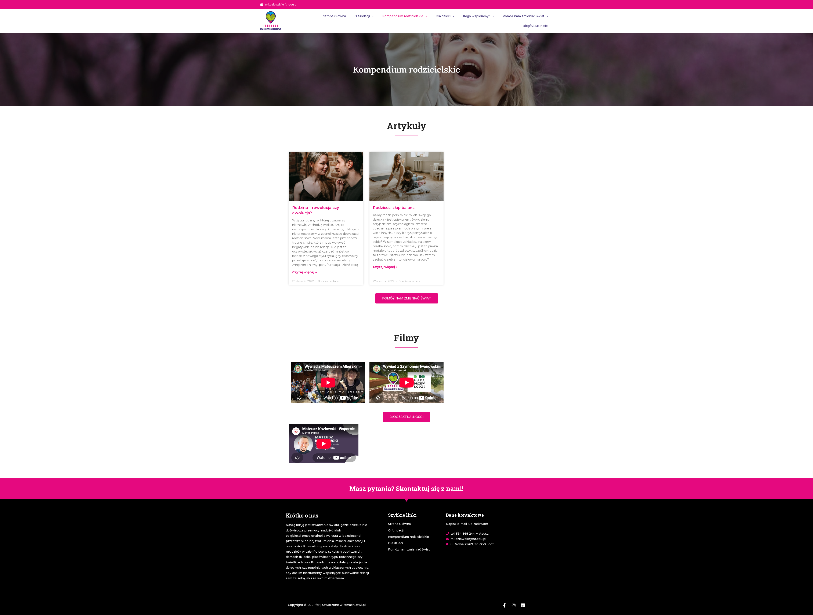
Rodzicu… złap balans (394, 207)
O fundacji (362, 16)
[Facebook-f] (504, 605)
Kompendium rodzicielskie (402, 16)
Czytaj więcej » (304, 272)
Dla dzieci (443, 16)
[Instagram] (514, 605)
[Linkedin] (523, 605)
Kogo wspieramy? (476, 16)
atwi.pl (360, 605)
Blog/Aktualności (535, 26)
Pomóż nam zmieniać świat (523, 16)
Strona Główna (334, 16)
